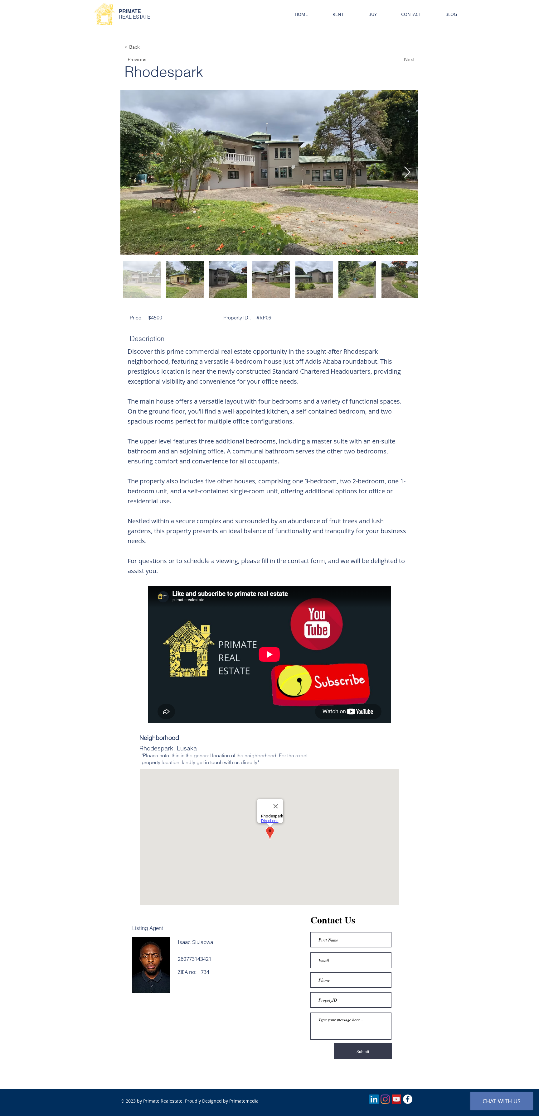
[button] (338, 14)
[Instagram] (385, 1099)
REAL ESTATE (134, 17)
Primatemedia (244, 1101)
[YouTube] (396, 1099)
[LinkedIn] (374, 1099)
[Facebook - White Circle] (407, 1099)
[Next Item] (407, 172)
